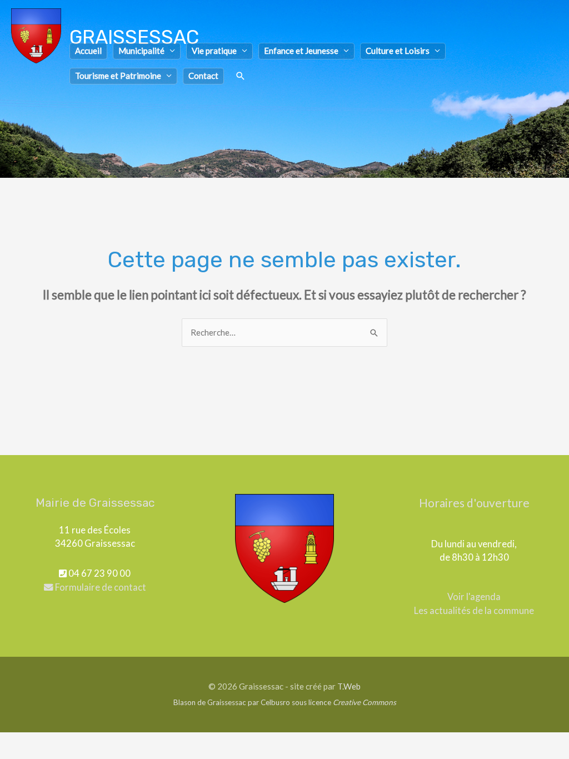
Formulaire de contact (99, 587)
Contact (203, 76)
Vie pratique (214, 51)
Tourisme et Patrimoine (118, 76)
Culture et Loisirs (398, 51)
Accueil (88, 51)
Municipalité (141, 51)
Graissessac (134, 37)
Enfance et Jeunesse (301, 51)
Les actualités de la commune (474, 610)
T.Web (349, 686)
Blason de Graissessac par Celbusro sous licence (284, 702)
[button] (240, 76)
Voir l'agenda (474, 596)
